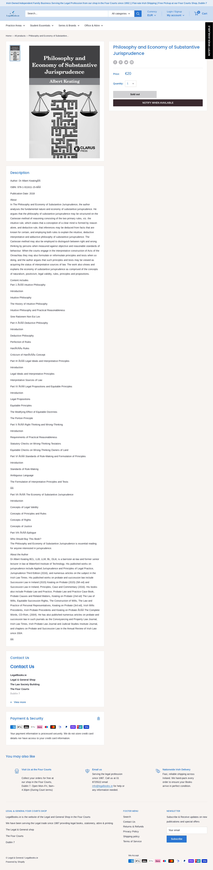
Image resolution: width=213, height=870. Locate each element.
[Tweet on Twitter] (126, 62)
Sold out (135, 94)
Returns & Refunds (133, 826)
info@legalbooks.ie (102, 786)
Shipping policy (131, 836)
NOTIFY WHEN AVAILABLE (157, 102)
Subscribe (176, 839)
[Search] (138, 13)
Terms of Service (132, 841)
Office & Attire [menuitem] (92, 25)
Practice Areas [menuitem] (14, 25)
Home (9, 35)
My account (174, 15)
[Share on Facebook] (115, 62)
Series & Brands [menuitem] (67, 25)
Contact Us (129, 821)
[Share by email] (132, 62)
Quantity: (118, 83)
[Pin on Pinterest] (121, 62)
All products (20, 35)
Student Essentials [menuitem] (40, 25)
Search (127, 816)
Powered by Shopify (15, 862)
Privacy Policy (131, 831)
